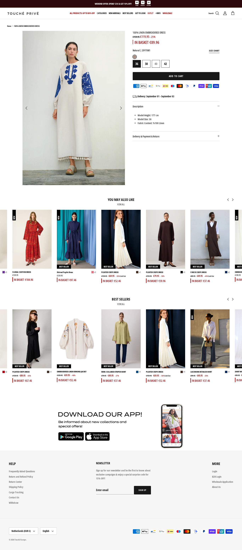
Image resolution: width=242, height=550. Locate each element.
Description (138, 106)
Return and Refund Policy (21, 476)
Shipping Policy (16, 487)
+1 (6, 272)
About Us (216, 487)
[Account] (225, 13)
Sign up (142, 490)
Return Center (15, 481)
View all (121, 204)
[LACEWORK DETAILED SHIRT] (210, 338)
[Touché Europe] (23, 13)
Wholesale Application (222, 481)
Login (214, 471)
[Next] (121, 108)
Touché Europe (20, 539)
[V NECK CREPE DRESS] (210, 239)
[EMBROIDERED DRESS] (3, 272)
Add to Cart (176, 76)
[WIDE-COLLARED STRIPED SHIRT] (120, 338)
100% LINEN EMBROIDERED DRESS (27, 26)
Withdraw (13, 502)
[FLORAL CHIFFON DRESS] (32, 239)
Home (9, 26)
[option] (73, 108)
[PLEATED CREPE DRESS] (120, 239)
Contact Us (14, 497)
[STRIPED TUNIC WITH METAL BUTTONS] (3, 372)
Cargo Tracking (16, 492)
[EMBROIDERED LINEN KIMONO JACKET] (76, 338)
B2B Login (216, 476)
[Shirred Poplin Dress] (76, 239)
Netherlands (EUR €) (21, 531)
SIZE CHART (214, 50)
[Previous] (26, 108)
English (46, 531)
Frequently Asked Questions (22, 471)
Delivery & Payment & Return (146, 136)
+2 (229, 272)
